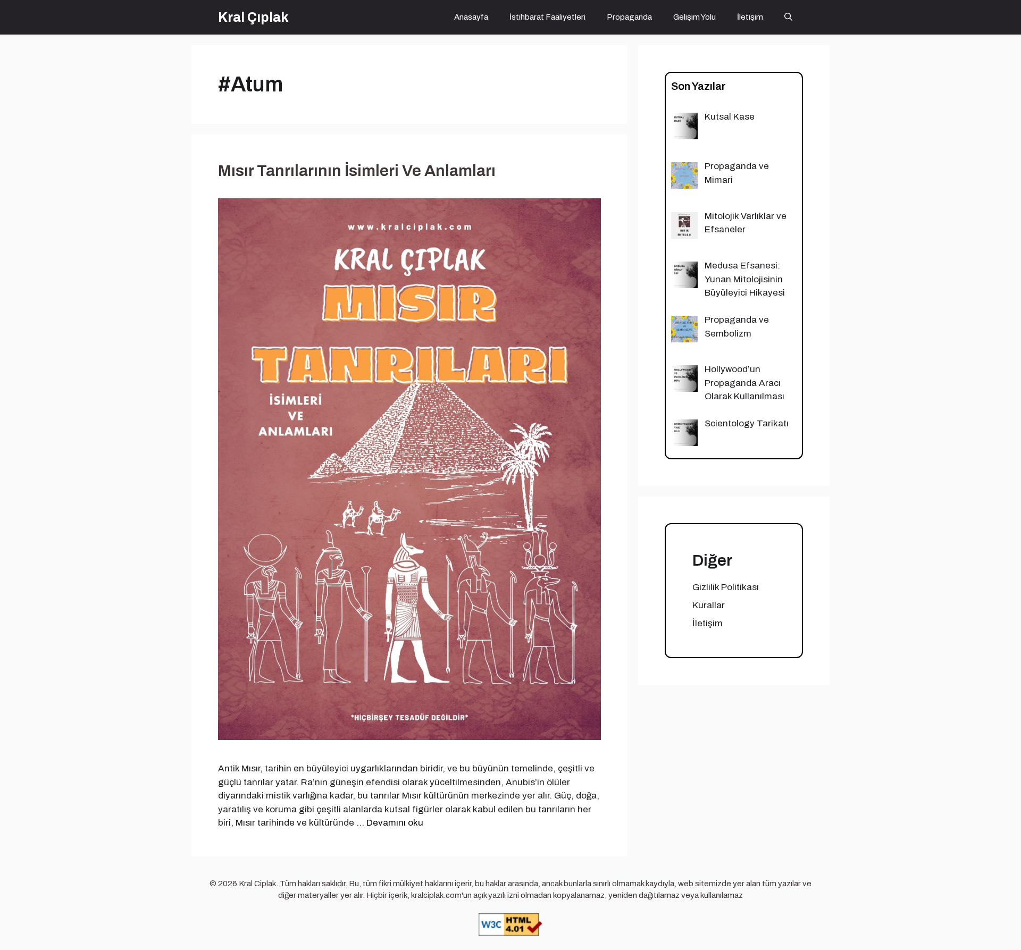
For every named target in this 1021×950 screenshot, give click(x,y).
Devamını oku (394, 823)
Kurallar (708, 605)
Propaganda (629, 17)
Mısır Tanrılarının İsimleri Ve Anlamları (357, 170)
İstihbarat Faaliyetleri (547, 17)
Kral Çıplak (253, 17)
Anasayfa (471, 17)
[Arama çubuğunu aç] (788, 17)
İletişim (750, 17)
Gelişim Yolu (694, 17)
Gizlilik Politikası (725, 587)
